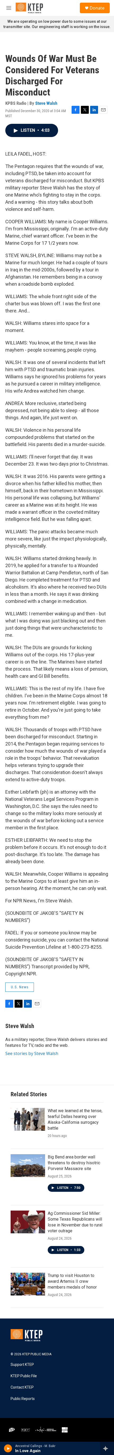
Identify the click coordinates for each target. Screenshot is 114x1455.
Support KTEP (22, 1365)
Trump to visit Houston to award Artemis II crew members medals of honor (72, 1281)
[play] (8, 1448)
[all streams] (107, 1448)
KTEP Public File (24, 1376)
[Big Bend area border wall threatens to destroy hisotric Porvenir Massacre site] (28, 1165)
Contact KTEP (22, 1387)
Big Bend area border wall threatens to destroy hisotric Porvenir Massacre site (74, 1162)
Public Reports (23, 1399)
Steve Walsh (46, 103)
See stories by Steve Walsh (31, 1053)
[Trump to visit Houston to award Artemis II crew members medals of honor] (28, 1284)
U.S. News (19, 987)
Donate (97, 8)
